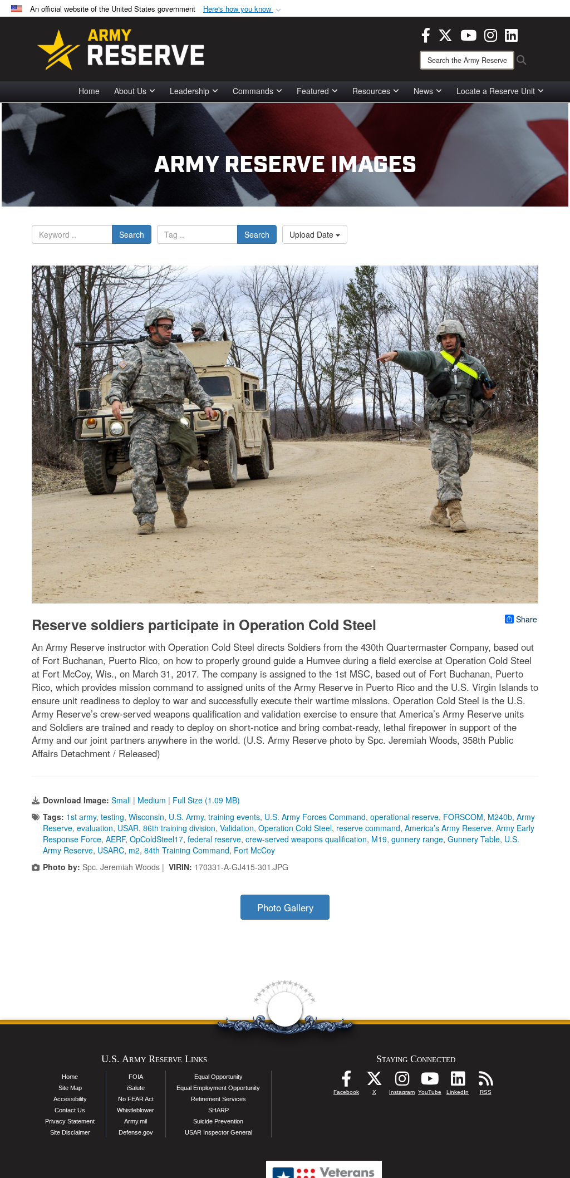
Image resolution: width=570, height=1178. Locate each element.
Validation (237, 827)
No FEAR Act (136, 1099)
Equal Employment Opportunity (218, 1087)
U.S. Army (186, 816)
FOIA (136, 1076)
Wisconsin (146, 816)
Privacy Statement (70, 1121)
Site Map (70, 1087)
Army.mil (135, 1121)
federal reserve (214, 839)
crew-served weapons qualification (306, 839)
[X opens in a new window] (445, 34)
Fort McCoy (254, 850)
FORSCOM (463, 816)
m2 (134, 850)
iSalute (136, 1087)
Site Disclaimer (70, 1132)
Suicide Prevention (218, 1121)
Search (131, 234)
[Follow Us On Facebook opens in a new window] (346, 1081)
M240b (500, 816)
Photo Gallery (285, 907)
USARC (110, 850)
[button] (243, 9)
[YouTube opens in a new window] (468, 34)
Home (89, 90)
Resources (371, 90)
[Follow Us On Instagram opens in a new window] (402, 1081)
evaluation (95, 827)
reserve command (368, 827)
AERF (115, 839)
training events (234, 816)
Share (526, 619)
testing (112, 816)
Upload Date (312, 234)
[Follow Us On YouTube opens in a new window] (430, 1081)
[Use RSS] (485, 1081)
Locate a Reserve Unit (495, 90)
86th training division (179, 827)
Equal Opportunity (218, 1076)
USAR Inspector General (218, 1132)
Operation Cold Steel (295, 827)
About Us (130, 90)
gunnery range (417, 839)
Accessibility (70, 1099)
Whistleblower (135, 1110)
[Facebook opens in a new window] (425, 34)
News (423, 90)
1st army (81, 816)
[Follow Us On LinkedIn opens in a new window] (457, 1081)
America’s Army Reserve (448, 827)
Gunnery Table (474, 839)
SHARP (218, 1110)
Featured (313, 90)
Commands (253, 90)
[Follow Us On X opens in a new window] (374, 1081)
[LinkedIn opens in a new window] (511, 34)
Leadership (189, 90)
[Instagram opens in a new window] (490, 34)
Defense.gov (136, 1132)
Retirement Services (218, 1099)
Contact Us (70, 1110)
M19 (379, 839)
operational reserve (404, 816)
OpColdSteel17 (156, 839)
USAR (128, 827)
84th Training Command (186, 850)
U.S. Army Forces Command (315, 816)
